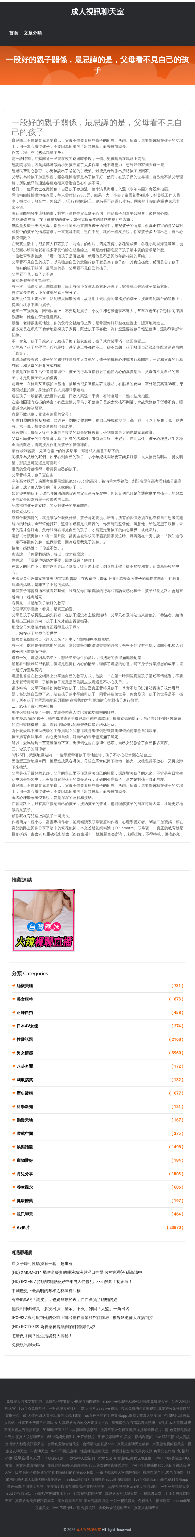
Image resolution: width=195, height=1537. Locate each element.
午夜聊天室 (39, 1451)
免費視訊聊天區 (26, 1344)
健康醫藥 (100, 1200)
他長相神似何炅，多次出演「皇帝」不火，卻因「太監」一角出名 (70, 1308)
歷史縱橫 (100, 1093)
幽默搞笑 (100, 1079)
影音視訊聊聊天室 (88, 1494)
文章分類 (33, 32)
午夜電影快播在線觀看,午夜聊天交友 (76, 1487)
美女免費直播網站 (30, 1465)
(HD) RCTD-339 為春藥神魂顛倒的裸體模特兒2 (53, 1326)
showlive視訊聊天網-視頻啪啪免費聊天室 (136, 1401)
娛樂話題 (100, 1147)
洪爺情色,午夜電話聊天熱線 (134, 1423)
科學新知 (100, 1106)
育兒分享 (100, 1173)
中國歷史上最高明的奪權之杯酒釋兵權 (46, 1290)
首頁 (13, 32)
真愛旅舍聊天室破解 (133, 1444)
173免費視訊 (53, 1458)
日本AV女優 (100, 1026)
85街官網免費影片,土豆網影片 (71, 1437)
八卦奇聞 (100, 1066)
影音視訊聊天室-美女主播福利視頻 (125, 1437)
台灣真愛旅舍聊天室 (63, 1444)
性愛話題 (100, 1039)
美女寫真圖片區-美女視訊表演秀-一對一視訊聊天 (97, 1501)
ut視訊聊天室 (151, 1494)
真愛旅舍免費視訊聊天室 (35, 1501)
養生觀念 (100, 1187)
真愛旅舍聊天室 (146, 1508)
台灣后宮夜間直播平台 (53, 1494)
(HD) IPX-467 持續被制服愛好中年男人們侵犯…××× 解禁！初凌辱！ (72, 1281)
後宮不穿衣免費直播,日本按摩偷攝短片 (131, 1430)
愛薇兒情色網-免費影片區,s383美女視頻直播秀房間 (88, 1465)
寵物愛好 (100, 1160)
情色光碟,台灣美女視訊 (25, 1487)
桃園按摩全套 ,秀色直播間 (163, 1472)
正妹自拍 (100, 1012)
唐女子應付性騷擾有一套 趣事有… (43, 1263)
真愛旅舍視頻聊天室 (168, 1444)
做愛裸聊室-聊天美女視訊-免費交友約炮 (144, 1451)
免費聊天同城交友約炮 (24, 1401)
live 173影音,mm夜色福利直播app (161, 1479)
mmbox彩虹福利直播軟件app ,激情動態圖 (98, 1479)
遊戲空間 (100, 1133)
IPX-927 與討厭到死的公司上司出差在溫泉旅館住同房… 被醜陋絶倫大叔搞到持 (82, 1317)
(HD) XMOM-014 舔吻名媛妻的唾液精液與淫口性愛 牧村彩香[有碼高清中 (77, 1272)
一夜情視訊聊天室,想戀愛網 (118, 1472)
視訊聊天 (100, 1214)
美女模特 (100, 999)
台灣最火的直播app (99, 1444)
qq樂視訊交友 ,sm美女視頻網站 (133, 1487)
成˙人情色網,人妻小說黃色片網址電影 (53, 1416)
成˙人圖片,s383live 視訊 (99, 1408)
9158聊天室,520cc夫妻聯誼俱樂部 (70, 1430)
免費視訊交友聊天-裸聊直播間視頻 (73, 1401)
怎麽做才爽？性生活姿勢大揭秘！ (42, 1335)
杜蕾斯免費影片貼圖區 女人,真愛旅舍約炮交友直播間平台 (63, 1423)
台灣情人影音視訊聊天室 (25, 1444)
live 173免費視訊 (32, 1408)
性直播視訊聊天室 (94, 1451)
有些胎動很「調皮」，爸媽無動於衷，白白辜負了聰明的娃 (64, 1299)
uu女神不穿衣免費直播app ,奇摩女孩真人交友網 (123, 1416)
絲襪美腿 (100, 985)
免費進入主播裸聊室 (154, 1501)
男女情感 (100, 1052)
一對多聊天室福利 (63, 1408)
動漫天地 (100, 1120)
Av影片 (100, 1227)
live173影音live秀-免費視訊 (74, 1508)
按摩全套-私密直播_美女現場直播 (125, 1458)
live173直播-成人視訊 (173, 1437)
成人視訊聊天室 (97, 11)
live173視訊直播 (64, 1451)
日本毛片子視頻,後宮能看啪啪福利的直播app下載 (54, 1472)
